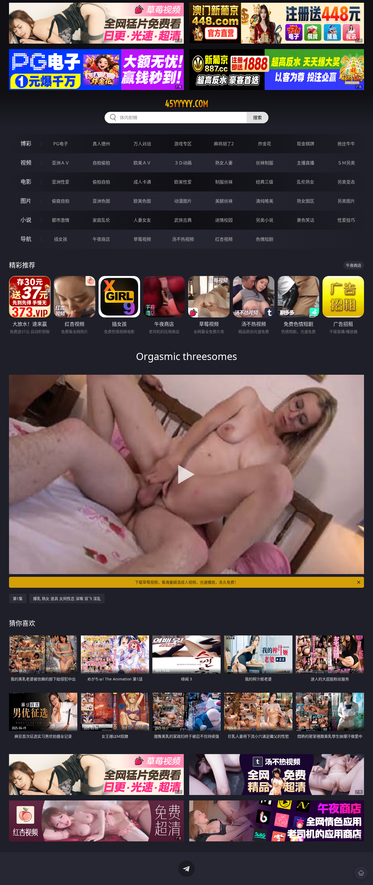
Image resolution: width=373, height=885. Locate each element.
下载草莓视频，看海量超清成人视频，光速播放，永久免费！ (186, 582)
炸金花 (264, 144)
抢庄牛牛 (346, 144)
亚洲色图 (101, 201)
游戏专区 (183, 144)
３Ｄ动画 (183, 163)
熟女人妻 (224, 163)
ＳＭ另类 (346, 163)
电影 (25, 181)
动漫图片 (183, 201)
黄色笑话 (305, 220)
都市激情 (60, 220)
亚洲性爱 (60, 182)
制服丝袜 (224, 182)
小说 (25, 220)
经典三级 (264, 182)
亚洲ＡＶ (60, 163)
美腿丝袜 (224, 201)
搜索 (257, 118)
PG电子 (60, 144)
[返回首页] (361, 873)
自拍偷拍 (101, 163)
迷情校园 (224, 220)
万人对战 (142, 144)
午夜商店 (101, 239)
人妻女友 (142, 220)
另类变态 (346, 182)
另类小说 (264, 220)
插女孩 (60, 239)
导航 (25, 239)
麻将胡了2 (224, 144)
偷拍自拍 (101, 182)
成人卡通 (142, 182)
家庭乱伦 (101, 220)
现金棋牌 (305, 144)
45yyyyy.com (186, 103)
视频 (25, 162)
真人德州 (101, 144)
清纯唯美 (264, 201)
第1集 (18, 598)
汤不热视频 (183, 239)
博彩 (25, 143)
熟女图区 (305, 201)
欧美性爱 (183, 182)
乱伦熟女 (305, 182)
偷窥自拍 (60, 201)
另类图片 (346, 201)
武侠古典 (183, 220)
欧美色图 (142, 201)
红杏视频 (224, 239)
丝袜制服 (264, 163)
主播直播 (305, 163)
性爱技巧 (346, 220)
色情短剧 (264, 239)
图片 (25, 201)
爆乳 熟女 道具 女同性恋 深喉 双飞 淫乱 (67, 598)
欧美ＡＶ (142, 163)
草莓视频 (142, 239)
